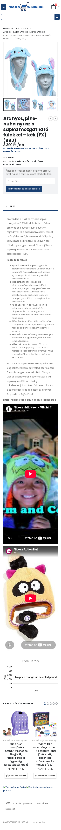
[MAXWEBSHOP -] (30, 7)
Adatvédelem (43, 803)
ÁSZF (8, 803)
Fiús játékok (8, 741)
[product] (16, 724)
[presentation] (7, 69)
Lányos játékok (12, 164)
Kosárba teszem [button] (17, 775)
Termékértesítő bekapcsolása (24, 188)
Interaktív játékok (21, 741)
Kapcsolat (10, 809)
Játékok (20, 161)
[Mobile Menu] (3, 7)
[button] (44, 704)
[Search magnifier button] (57, 17)
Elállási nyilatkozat (23, 803)
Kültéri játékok (34, 161)
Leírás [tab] (11, 206)
